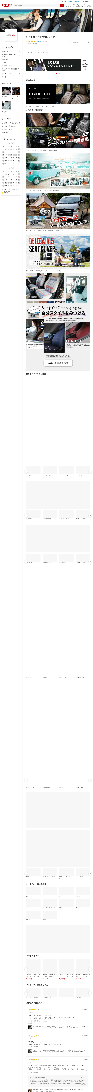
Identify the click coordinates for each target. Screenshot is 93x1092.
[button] (86, 6)
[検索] (62, 10)
